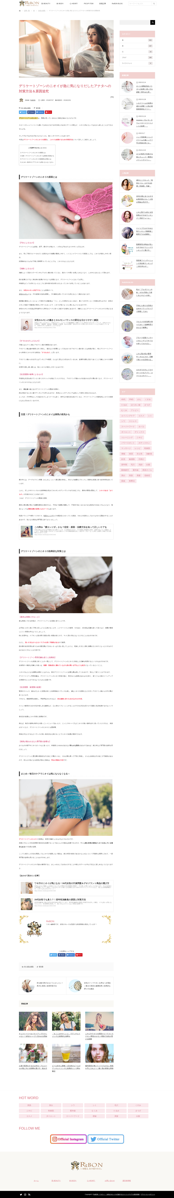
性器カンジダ (48, 516)
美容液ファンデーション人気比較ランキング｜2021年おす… (144, 263)
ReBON (32, 100)
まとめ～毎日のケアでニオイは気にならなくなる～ (37, 162)
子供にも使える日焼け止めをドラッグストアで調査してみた (144, 308)
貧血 (123, 481)
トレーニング (127, 437)
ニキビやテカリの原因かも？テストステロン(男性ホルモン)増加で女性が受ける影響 (99, 1036)
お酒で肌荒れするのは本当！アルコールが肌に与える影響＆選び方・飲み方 (33, 1067)
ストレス (133, 421)
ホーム (36, 1181)
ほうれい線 (135, 405)
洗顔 (140, 465)
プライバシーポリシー (148, 1194)
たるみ (124, 405)
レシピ (137, 448)
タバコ (141, 427)
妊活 (123, 459)
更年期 (38, 108)
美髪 (139, 475)
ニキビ (139, 437)
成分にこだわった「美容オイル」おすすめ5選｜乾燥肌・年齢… (144, 183)
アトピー (134, 410)
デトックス (139, 432)
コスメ (141, 416)
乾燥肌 (147, 448)
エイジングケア (128, 416)
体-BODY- (60, 3)
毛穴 (133, 465)
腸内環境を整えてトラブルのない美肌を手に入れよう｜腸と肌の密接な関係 (99, 1067)
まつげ (147, 405)
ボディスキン (144, 443)
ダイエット (126, 432)
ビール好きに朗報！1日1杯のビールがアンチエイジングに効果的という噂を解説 (66, 1068)
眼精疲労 (125, 470)
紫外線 (135, 470)
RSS (29, 1194)
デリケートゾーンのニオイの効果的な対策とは (35, 159)
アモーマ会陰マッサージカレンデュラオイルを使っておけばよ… (144, 340)
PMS (131, 399)
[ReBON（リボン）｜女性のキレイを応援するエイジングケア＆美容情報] (87, 1168)
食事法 (132, 481)
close (44, 148)
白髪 (148, 465)
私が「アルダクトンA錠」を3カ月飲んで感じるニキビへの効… (144, 292)
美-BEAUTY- (46, 3)
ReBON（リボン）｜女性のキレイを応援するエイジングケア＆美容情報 (116, 1194)
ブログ (136, 57)
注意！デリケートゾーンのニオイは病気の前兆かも (37, 156)
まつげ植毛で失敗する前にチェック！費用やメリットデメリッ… (144, 157)
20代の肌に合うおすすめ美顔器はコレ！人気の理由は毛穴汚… (144, 199)
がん (139, 399)
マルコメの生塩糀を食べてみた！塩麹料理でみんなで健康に (144, 324)
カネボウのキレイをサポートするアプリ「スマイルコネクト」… (144, 373)
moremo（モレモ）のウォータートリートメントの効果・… (144, 123)
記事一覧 (27, 10)
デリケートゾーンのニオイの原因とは (33, 152)
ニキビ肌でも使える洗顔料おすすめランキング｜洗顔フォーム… (144, 215)
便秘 (123, 454)
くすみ (148, 399)
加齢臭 (149, 454)
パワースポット (128, 443)
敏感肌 (132, 459)
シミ (150, 416)
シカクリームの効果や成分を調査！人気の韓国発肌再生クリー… (144, 106)
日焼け (141, 459)
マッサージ (126, 448)
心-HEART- (74, 3)
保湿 (131, 454)
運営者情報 (127, 1181)
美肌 (131, 475)
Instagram (25, 1194)
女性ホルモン (23, 294)
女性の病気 (41, 10)
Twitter (20, 1194)
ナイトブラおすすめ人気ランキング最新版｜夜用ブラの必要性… (144, 231)
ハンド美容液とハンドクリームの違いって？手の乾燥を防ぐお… (144, 140)
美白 (123, 475)
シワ (123, 421)
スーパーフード (128, 427)
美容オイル (147, 470)
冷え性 (139, 454)
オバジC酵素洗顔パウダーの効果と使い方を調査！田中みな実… (144, 89)
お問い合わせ (110, 1181)
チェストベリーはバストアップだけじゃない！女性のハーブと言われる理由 (33, 1035)
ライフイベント (136, 63)
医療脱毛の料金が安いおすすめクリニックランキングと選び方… (144, 247)
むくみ (124, 410)
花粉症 (147, 475)
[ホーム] (19, 8)
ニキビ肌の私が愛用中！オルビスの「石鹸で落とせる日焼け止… (144, 357)
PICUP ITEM (88, 3)
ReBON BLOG (117, 3)
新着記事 (102, 3)
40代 (123, 399)
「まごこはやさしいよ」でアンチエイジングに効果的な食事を (66, 1035)
